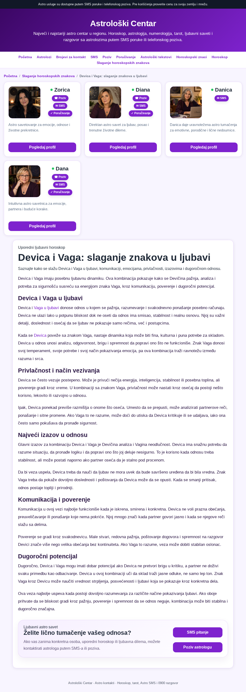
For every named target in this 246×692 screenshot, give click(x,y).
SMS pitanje (198, 632)
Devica (40, 335)
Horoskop (220, 57)
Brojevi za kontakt (71, 57)
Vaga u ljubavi (46, 307)
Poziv (107, 57)
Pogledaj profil (42, 147)
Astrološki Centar (123, 23)
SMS (94, 57)
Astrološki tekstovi (156, 57)
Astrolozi (44, 57)
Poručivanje (126, 57)
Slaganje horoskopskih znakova (123, 63)
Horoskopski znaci (191, 57)
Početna (25, 57)
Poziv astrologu (197, 647)
